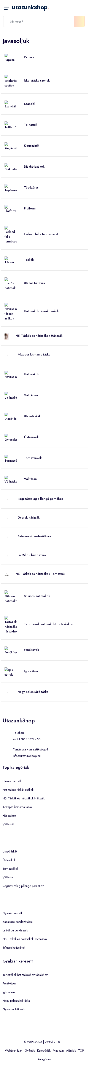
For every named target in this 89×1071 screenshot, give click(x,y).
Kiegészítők (31, 145)
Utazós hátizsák (34, 283)
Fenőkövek (31, 650)
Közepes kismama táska (33, 354)
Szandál (29, 104)
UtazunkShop (30, 7)
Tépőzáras (31, 187)
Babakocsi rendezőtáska (34, 536)
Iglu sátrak (31, 671)
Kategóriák (44, 1050)
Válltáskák (31, 395)
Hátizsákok (31, 374)
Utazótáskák (32, 416)
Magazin (58, 1050)
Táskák (29, 260)
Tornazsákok (33, 458)
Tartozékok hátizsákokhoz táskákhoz (49, 624)
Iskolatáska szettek (37, 80)
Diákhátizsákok (34, 166)
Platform (30, 208)
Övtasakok (31, 437)
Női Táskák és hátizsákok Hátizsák (39, 335)
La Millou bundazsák (31, 555)
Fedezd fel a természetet (41, 234)
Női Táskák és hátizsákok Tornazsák (40, 574)
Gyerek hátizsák (28, 517)
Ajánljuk (71, 1050)
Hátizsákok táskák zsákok (41, 311)
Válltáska (30, 479)
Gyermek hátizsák (14, 1009)
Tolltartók (30, 125)
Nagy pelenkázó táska (32, 692)
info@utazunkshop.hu (27, 755)
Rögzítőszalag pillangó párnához (40, 499)
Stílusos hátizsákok (37, 596)
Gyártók (30, 1050)
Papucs (29, 57)
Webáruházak (13, 1050)
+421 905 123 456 (27, 739)
